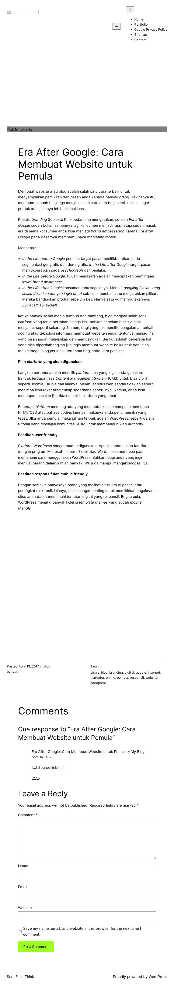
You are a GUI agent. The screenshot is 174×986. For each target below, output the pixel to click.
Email (22, 886)
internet (154, 672)
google (141, 672)
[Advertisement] (87, 96)
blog (104, 672)
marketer (97, 678)
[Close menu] (130, 9)
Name (23, 866)
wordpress (98, 683)
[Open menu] (116, 26)
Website (25, 907)
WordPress (158, 976)
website (152, 678)
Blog (47, 666)
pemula (122, 678)
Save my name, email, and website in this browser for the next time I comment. (82, 931)
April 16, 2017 (42, 757)
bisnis (94, 672)
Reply (36, 778)
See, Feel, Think (20, 976)
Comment (28, 815)
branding (116, 672)
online (110, 678)
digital (129, 672)
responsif (137, 678)
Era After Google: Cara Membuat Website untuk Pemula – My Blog (88, 751)
